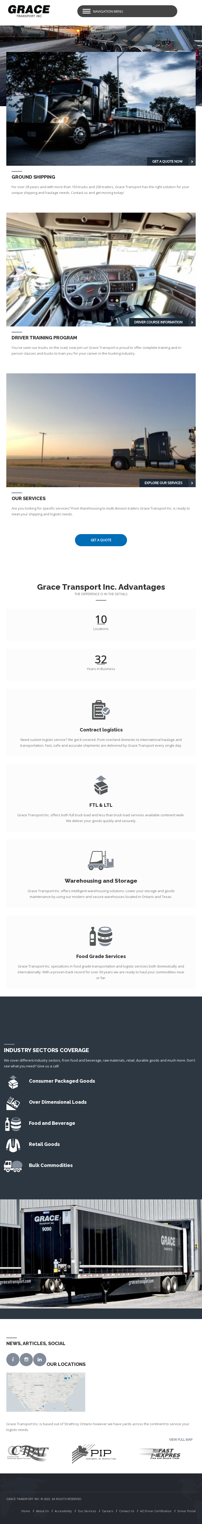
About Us (42, 1511)
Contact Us (126, 1511)
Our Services (87, 1511)
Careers (107, 1511)
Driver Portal (187, 1511)
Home (25, 1511)
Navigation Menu (108, 11)
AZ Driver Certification (155, 1511)
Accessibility (63, 1511)
